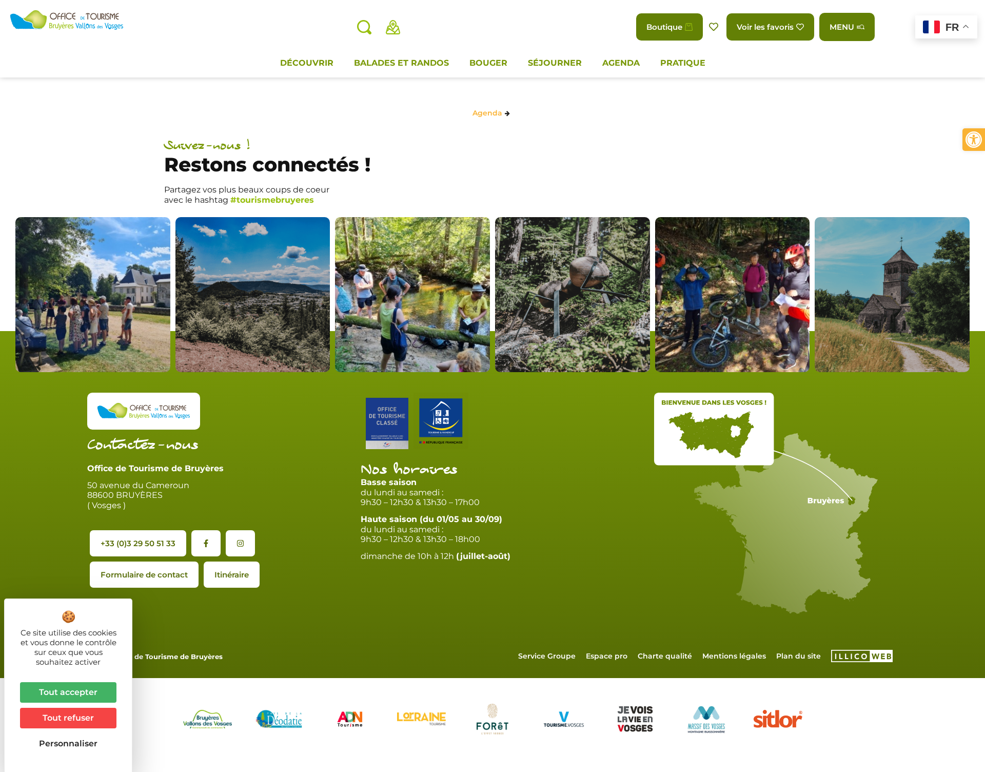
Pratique (682, 63)
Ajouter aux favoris (714, 26)
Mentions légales (734, 656)
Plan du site (798, 656)
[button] (973, 139)
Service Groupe (547, 656)
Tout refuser (68, 718)
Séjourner (555, 63)
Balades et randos (401, 63)
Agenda (621, 63)
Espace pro (606, 656)
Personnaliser (68, 743)
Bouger (488, 63)
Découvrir (306, 63)
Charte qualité (665, 656)
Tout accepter (68, 692)
